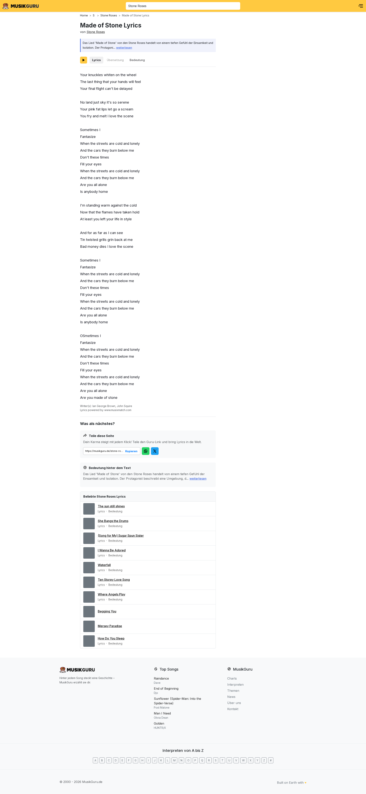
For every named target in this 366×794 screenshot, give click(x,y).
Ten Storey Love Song (114, 580)
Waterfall (104, 565)
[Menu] (360, 6)
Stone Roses (96, 32)
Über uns (234, 703)
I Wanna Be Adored (112, 550)
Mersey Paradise (110, 626)
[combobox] (183, 6)
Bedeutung (137, 60)
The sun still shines (111, 506)
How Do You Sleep (111, 638)
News (231, 697)
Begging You (107, 611)
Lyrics (96, 60)
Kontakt (232, 709)
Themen (233, 691)
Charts (232, 678)
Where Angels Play (111, 594)
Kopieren (131, 451)
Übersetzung (115, 60)
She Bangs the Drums (113, 521)
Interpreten (235, 684)
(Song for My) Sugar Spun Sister (121, 535)
